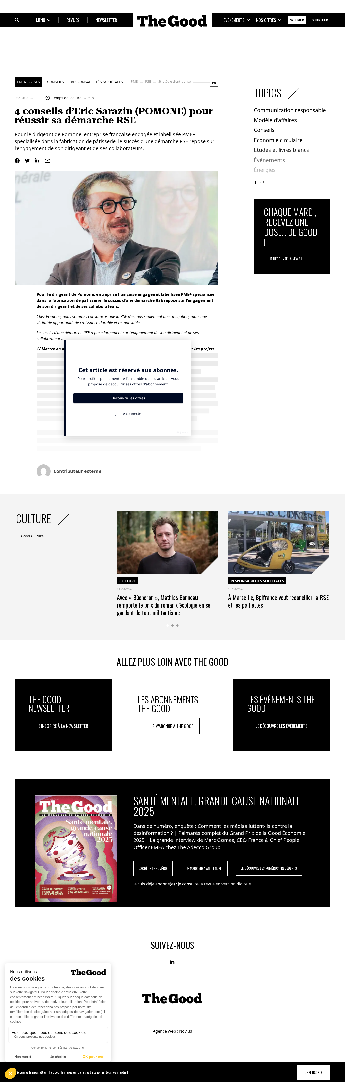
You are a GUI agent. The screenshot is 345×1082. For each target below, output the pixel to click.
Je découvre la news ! (286, 258)
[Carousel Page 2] (172, 625)
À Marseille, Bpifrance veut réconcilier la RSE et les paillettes (278, 601)
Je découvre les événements (282, 726)
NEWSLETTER (106, 20)
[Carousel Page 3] (177, 625)
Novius (185, 1031)
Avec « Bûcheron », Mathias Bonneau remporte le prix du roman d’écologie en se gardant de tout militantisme (163, 605)
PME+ (186, 294)
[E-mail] (47, 160)
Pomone (85, 294)
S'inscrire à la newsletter (63, 726)
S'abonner (297, 20)
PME (134, 81)
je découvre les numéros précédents (269, 868)
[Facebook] (17, 160)
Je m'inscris (313, 1072)
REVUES (73, 20)
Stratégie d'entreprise (174, 81)
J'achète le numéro (153, 868)
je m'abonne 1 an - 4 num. (204, 868)
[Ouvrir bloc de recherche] (17, 20)
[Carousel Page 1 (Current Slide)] (168, 625)
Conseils (55, 82)
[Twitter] (27, 160)
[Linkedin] (37, 160)
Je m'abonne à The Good (172, 726)
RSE (148, 81)
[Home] (172, 21)
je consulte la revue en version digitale (214, 884)
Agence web (164, 1031)
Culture (127, 580)
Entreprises (28, 82)
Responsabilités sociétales (97, 82)
